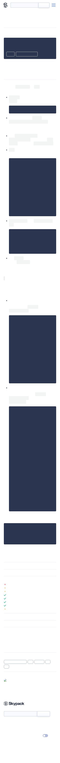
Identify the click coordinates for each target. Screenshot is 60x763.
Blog (33, 726)
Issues (7, 643)
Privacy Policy (10, 735)
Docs (6, 721)
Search (43, 5)
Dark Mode (36, 735)
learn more (26, 579)
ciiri (6, 666)
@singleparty (14, 680)
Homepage (9, 639)
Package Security (12, 635)
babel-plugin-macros (15, 661)
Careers (8, 731)
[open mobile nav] (53, 5)
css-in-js (39, 661)
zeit (30, 661)
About (7, 726)
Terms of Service (39, 731)
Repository (9, 647)
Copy (10, 54)
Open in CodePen (26, 54)
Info (54, 584)
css (47, 661)
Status (34, 721)
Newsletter (9, 709)
